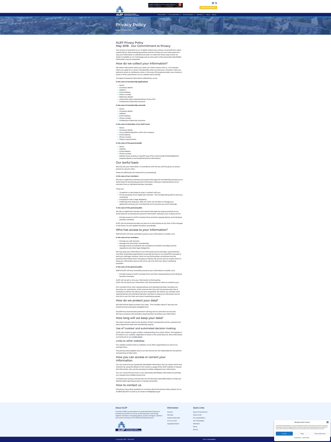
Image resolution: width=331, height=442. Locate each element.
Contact (170, 412)
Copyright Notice (173, 424)
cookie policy (137, 337)
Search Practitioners (200, 412)
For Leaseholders (174, 14)
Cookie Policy (297, 437)
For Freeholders (188, 14)
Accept (284, 433)
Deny (302, 433)
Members (200, 14)
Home (118, 30)
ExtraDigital (211, 439)
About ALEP (161, 14)
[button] (327, 422)
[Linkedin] (213, 3)
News (208, 14)
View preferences (320, 433)
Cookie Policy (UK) (173, 418)
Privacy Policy (305, 437)
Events (214, 14)
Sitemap (170, 415)
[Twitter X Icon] (216, 3)
